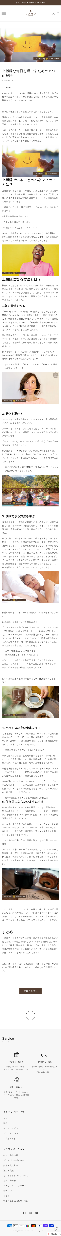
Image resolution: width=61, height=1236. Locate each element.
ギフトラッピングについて (15, 1175)
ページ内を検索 (10, 1155)
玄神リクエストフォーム (14, 1185)
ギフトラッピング (11, 1128)
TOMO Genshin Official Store (26, 1231)
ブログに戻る (30, 991)
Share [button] (8, 87)
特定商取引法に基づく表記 (15, 1201)
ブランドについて (11, 1133)
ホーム (6, 1118)
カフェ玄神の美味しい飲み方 (35, 798)
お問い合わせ (9, 1180)
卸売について (9, 1190)
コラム (6, 1196)
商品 (5, 1123)
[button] (3, 13)
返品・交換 (8, 1170)
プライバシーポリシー (13, 1160)
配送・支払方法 (10, 1165)
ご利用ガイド (9, 1138)
